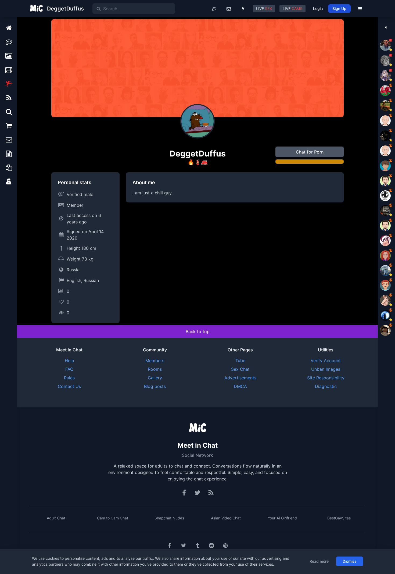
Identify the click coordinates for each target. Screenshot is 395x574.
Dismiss (350, 561)
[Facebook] (184, 493)
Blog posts (155, 386)
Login (318, 8)
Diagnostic (326, 386)
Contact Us (69, 386)
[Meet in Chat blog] (211, 493)
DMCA (240, 386)
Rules (69, 377)
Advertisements (240, 377)
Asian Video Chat (226, 518)
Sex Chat (240, 369)
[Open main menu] (360, 8)
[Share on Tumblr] (197, 545)
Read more (319, 561)
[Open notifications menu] (243, 8)
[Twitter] (197, 493)
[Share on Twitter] (183, 545)
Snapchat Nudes (169, 518)
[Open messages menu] (229, 8)
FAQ (69, 369)
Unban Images (325, 369)
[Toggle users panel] (385, 27)
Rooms (155, 369)
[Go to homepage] (197, 428)
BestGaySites (339, 518)
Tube (240, 360)
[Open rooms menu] (214, 8)
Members (154, 360)
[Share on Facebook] (169, 545)
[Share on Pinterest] (225, 545)
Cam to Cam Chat (112, 518)
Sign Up (339, 8)
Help (69, 360)
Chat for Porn (310, 152)
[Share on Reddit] (211, 545)
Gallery (155, 377)
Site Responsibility (325, 377)
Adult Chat (56, 518)
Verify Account (326, 360)
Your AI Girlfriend (282, 518)
